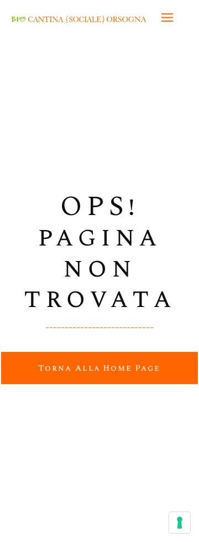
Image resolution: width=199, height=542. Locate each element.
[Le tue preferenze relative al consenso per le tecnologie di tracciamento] (179, 522)
